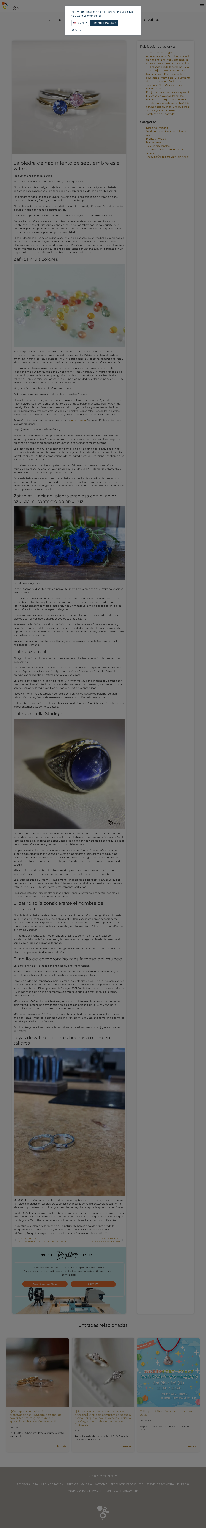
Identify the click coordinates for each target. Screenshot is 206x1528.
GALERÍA (86, 1484)
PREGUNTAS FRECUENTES (126, 1484)
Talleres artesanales (158, 145)
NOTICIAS (101, 1484)
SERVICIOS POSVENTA (160, 1484)
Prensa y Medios (156, 138)
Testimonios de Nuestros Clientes (166, 131)
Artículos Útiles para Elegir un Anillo (167, 156)
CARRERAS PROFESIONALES (85, 1491)
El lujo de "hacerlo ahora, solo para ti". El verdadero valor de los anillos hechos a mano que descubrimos (168, 96)
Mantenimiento (155, 142)
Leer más (61, 1446)
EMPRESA (183, 1484)
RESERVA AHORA (27, 1484)
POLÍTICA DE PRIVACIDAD (122, 1491)
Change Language (104, 22)
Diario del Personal (157, 127)
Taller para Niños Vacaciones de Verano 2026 (166, 1413)
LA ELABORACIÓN (52, 1484)
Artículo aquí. (79, 420)
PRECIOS (72, 1484)
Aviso (149, 135)
